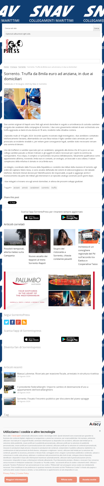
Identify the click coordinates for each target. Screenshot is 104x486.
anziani (17, 187)
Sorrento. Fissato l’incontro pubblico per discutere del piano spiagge (53, 398)
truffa (54, 187)
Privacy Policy (9, 473)
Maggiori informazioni (16, 479)
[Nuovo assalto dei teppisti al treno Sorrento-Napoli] (40, 241)
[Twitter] (6, 322)
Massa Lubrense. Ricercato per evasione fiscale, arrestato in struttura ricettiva (58, 373)
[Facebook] (12, 322)
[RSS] (24, 322)
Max (34, 83)
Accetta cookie (89, 479)
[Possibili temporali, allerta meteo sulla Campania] (15, 237)
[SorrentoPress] (52, 46)
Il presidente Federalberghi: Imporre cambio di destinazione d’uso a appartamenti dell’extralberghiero (52, 388)
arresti (25, 187)
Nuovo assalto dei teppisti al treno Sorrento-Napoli (38, 260)
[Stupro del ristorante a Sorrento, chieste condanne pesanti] (64, 237)
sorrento (45, 187)
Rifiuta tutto (66, 479)
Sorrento (22, 67)
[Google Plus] (18, 322)
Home (6, 67)
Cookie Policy (23, 473)
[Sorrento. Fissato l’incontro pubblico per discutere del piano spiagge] (10, 404)
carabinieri (34, 187)
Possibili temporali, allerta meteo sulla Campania (14, 252)
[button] (100, 431)
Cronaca (13, 67)
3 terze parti (16, 436)
